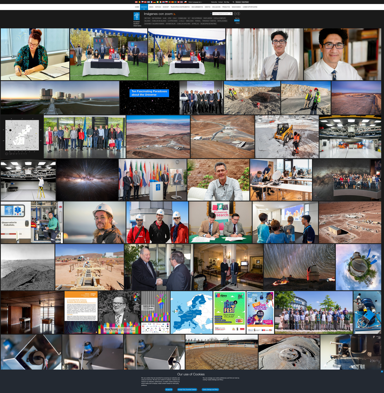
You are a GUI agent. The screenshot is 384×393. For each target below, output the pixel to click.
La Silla (181, 21)
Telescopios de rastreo (208, 23)
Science (238, 2)
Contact (220, 2)
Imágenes (144, 7)
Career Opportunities (250, 7)
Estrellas (195, 23)
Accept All (169, 389)
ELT (189, 18)
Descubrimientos (197, 7)
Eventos (207, 7)
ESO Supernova (197, 18)
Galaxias (147, 21)
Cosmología (182, 18)
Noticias (158, 7)
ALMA (164, 18)
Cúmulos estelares (183, 23)
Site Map (226, 2)
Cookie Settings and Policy (210, 389)
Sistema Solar (170, 23)
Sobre (137, 7)
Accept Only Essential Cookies (187, 389)
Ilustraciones (172, 21)
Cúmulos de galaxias (159, 21)
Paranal (198, 21)
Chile (174, 18)
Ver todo (147, 18)
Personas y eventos (209, 21)
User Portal (245, 2)
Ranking (237, 20)
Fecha (237, 23)
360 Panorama (156, 18)
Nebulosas (189, 21)
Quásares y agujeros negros (154, 23)
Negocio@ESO (236, 7)
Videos (151, 7)
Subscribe (214, 2)
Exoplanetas (208, 18)
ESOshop (166, 7)
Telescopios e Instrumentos (180, 7)
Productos (226, 7)
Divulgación (216, 7)
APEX (169, 18)
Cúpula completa (220, 18)
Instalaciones (222, 21)
